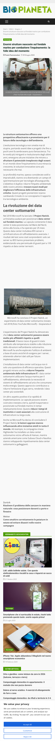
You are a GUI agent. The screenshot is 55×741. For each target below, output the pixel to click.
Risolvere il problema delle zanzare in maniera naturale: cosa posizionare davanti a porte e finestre (26, 507)
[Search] (49, 21)
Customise (27, 730)
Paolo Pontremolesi (12, 55)
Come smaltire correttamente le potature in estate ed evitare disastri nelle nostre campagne (25, 521)
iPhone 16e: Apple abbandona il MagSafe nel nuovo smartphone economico (27, 638)
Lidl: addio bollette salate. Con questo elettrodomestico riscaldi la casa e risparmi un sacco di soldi (27, 552)
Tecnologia (7, 39)
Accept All (27, 724)
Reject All (27, 737)
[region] (27, 720)
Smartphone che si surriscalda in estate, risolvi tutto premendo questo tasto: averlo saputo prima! (27, 597)
